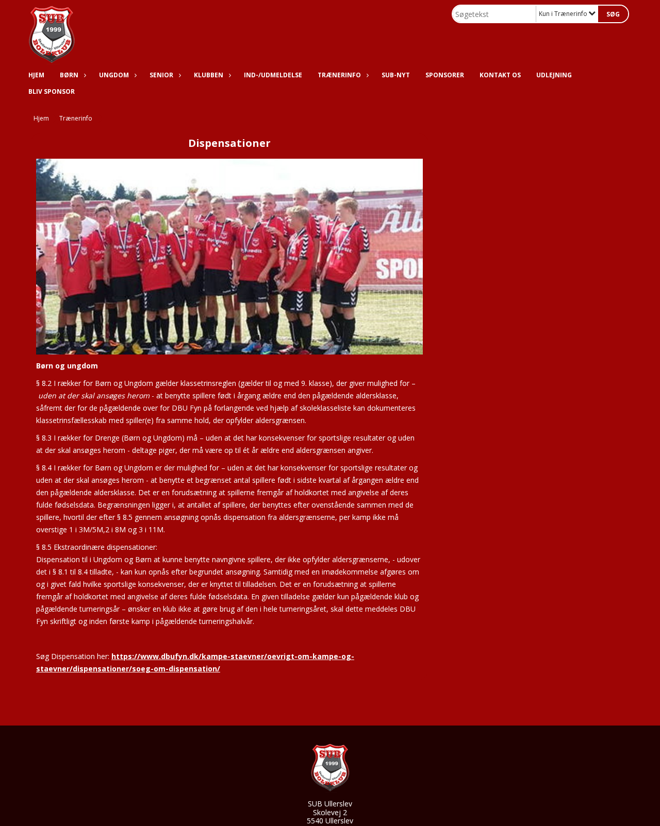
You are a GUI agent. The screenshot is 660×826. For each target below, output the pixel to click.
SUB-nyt (396, 75)
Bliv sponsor (51, 91)
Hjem (36, 75)
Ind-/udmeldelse (273, 75)
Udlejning (554, 75)
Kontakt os (500, 75)
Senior (161, 75)
